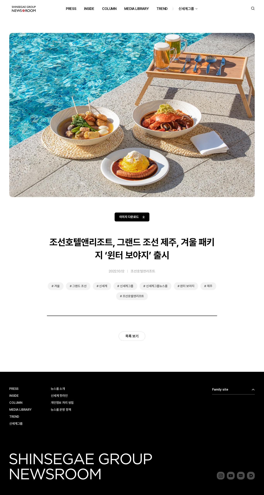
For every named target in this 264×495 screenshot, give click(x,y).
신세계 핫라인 (59, 395)
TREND (162, 9)
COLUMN (109, 9)
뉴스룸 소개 (58, 388)
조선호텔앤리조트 (143, 271)
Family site (220, 389)
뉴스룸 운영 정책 (61, 409)
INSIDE (89, 9)
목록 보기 (131, 336)
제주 (209, 286)
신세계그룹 (186, 9)
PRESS (71, 9)
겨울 (57, 286)
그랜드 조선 (79, 286)
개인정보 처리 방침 (62, 402)
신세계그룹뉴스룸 (157, 286)
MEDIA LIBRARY (136, 9)
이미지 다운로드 (129, 217)
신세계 (103, 286)
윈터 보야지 (187, 286)
